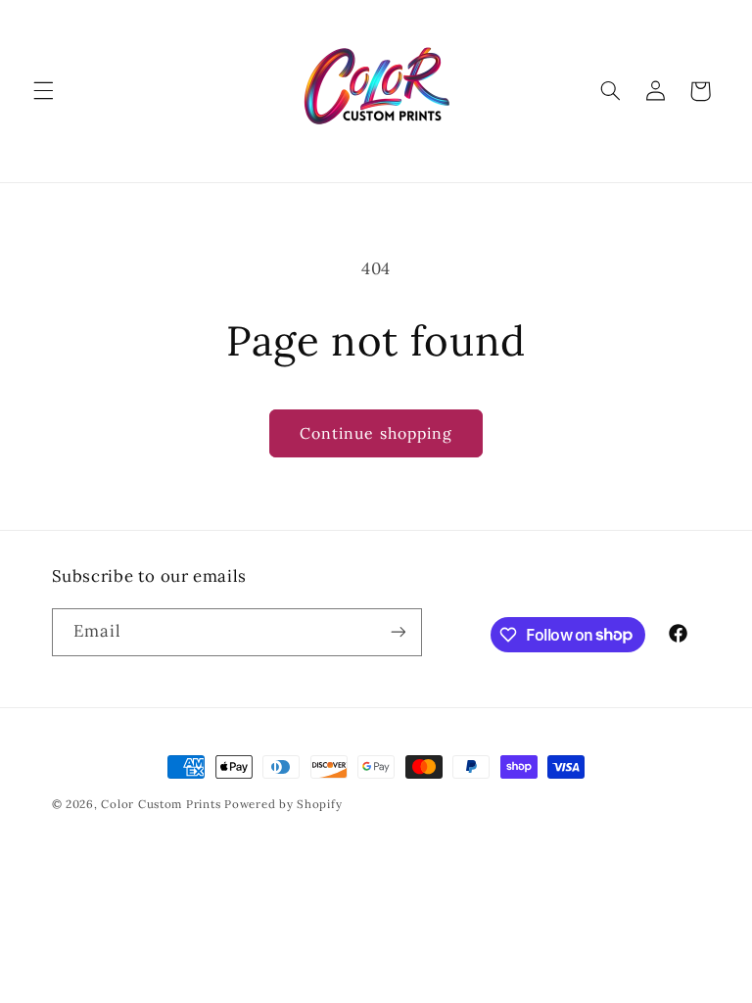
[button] (43, 91)
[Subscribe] (397, 632)
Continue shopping (376, 433)
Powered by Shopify (283, 803)
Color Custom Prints (160, 803)
